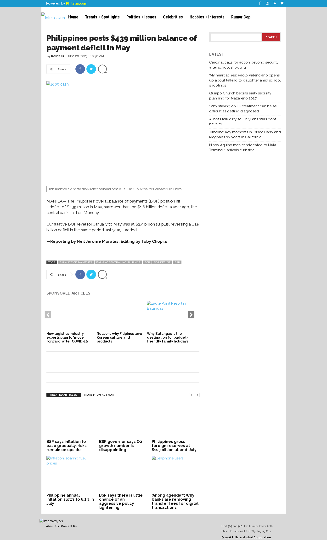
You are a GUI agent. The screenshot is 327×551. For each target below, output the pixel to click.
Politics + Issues (141, 16)
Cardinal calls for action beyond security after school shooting (243, 65)
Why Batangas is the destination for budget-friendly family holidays (167, 337)
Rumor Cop (240, 16)
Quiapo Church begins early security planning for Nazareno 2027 (240, 95)
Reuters (57, 56)
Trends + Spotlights (102, 16)
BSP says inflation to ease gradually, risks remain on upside (66, 445)
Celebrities (173, 16)
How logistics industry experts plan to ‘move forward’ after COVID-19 (67, 337)
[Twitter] (282, 3)
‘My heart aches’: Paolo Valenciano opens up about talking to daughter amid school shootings (245, 80)
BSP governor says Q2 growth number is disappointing (120, 445)
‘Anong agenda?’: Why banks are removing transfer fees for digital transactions (175, 501)
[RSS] (275, 3)
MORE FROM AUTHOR (99, 394)
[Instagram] (267, 3)
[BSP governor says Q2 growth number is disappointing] (123, 420)
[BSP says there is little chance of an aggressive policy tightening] (123, 474)
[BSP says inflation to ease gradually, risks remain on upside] (70, 420)
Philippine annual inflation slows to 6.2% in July (70, 499)
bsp (177, 262)
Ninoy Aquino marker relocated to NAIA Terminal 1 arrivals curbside (242, 147)
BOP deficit (162, 262)
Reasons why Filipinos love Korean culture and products (119, 337)
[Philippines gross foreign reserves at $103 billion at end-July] (176, 420)
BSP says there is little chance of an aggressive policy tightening (121, 501)
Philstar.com (76, 3)
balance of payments (75, 262)
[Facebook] (260, 3)
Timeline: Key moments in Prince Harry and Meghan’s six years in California (245, 134)
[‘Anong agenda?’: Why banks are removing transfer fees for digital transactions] (176, 474)
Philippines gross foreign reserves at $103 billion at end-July (174, 445)
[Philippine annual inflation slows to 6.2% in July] (70, 474)
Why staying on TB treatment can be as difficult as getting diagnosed (242, 108)
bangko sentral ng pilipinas (118, 262)
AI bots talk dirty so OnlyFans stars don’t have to (242, 121)
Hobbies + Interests (207, 16)
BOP (147, 262)
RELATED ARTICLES (63, 394)
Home (73, 16)
